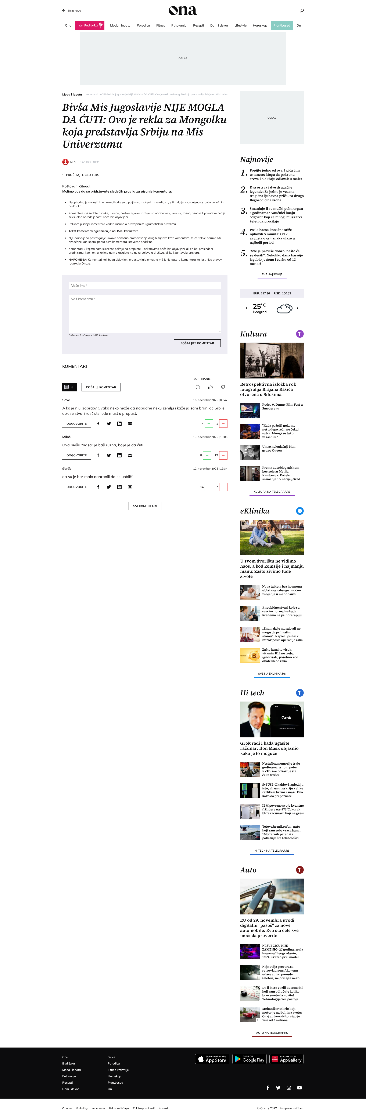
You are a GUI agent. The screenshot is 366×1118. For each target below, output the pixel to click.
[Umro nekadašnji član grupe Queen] (250, 452)
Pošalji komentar (101, 387)
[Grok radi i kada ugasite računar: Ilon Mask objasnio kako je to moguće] (272, 719)
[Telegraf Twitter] (278, 1088)
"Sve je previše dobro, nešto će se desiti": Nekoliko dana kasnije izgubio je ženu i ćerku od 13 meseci (271, 257)
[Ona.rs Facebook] (267, 1088)
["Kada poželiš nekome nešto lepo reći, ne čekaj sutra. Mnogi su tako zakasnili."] (250, 431)
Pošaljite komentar (197, 343)
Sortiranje (202, 378)
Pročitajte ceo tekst (81, 174)
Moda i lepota (72, 94)
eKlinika (254, 511)
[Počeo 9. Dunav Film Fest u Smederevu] (250, 410)
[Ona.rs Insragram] (289, 1088)
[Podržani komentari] (210, 387)
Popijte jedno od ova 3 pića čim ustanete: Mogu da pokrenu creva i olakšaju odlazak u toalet (271, 174)
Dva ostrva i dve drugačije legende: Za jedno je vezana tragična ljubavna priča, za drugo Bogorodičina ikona (272, 193)
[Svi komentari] (198, 387)
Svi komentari (145, 506)
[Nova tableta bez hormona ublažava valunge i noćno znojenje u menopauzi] (250, 592)
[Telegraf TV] (299, 1088)
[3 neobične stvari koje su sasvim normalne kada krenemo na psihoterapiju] (250, 613)
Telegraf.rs (74, 10)
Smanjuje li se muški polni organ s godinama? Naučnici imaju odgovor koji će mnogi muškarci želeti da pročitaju (271, 214)
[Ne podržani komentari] (223, 387)
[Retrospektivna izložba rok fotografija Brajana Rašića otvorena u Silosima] (272, 360)
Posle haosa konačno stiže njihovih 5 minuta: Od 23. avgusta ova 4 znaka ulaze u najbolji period (267, 236)
